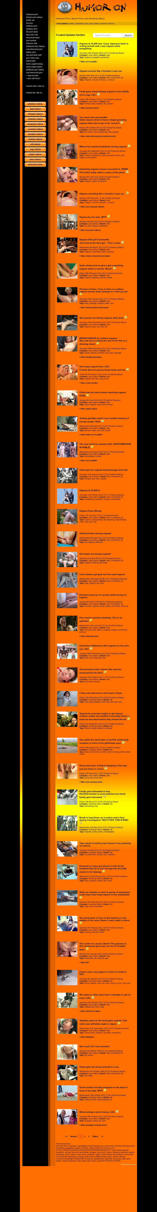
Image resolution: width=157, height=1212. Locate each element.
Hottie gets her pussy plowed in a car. (99, 1067)
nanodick (107, 1033)
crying (104, 155)
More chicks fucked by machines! (95, 256)
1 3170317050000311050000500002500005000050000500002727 (85, 1149)
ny (117, 983)
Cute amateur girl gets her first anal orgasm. (102, 574)
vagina (108, 606)
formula (102, 80)
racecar (111, 80)
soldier (94, 728)
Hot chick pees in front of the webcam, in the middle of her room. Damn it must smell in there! (104, 919)
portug (80, 1157)
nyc (120, 983)
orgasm (88, 57)
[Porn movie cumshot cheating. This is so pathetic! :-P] (67, 623)
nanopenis (116, 1033)
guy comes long (107, 1146)
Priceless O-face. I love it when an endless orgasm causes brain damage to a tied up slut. (103, 290)
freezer (87, 728)
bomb (94, 832)
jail (86, 1055)
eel (86, 226)
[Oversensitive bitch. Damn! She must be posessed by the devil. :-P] (67, 675)
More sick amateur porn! (91, 782)
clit (113, 606)
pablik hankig (101, 1157)
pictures (103, 23)
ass (97, 583)
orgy (101, 379)
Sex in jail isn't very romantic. (94, 1046)
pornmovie (122, 630)
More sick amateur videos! (92, 207)
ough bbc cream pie (113, 1159)
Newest (73, 1136)
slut (122, 155)
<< (66, 1136)
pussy (101, 606)
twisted (100, 728)
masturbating (97, 520)
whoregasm (91, 157)
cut (86, 854)
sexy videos (93, 55)
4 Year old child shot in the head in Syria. (100, 693)
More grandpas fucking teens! (94, 1125)
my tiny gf (101, 1152)
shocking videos (95, 700)
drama (82, 754)
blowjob (99, 1033)
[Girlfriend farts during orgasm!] (67, 539)
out (98, 327)
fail (104, 104)
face (97, 379)
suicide (100, 854)
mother (87, 1100)
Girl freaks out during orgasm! (95, 554)
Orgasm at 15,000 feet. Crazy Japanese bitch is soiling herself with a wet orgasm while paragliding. (103, 46)
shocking (79, 23)
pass (94, 327)
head (99, 1100)
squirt (94, 181)
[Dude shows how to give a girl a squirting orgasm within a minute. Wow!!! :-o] (67, 271)
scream (95, 80)
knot (100, 778)
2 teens (109, 1152)
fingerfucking (120, 520)
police (100, 832)
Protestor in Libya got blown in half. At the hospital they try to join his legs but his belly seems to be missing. (102, 869)
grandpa (88, 1121)
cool (86, 23)
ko (111, 1100)
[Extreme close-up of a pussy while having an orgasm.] (67, 600)
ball (93, 479)
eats (99, 983)
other (97, 23)
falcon (87, 983)
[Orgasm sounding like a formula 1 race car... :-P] (67, 198)
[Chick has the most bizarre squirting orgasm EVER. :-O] (67, 398)
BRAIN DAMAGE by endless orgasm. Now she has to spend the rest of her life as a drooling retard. (103, 341)
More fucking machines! (91, 357)
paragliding (89, 499)
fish (89, 226)
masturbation (90, 456)
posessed (89, 681)
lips (91, 778)
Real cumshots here (90, 636)
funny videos (94, 477)
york (128, 983)
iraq (96, 806)
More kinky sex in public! (92, 435)
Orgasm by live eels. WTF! (93, 217)
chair (81, 522)
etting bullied (94, 1148)
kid (111, 702)
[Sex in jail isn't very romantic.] (67, 1052)
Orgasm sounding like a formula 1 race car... (102, 193)
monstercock (103, 132)
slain (79, 1161)
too (86, 132)
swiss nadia (70, 1154)
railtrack (111, 854)
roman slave (81, 1154)
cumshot (88, 630)
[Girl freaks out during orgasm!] (67, 559)
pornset (109, 404)
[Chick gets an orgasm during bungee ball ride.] (67, 475)
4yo (107, 702)
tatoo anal (126, 1159)
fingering (110, 520)
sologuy (93, 1152)
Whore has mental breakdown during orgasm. (103, 146)
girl (101, 563)
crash (91, 906)
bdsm (107, 303)
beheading (89, 806)
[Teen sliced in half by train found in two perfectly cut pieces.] (67, 849)
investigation (109, 832)
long (96, 778)
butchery (124, 1152)
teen (102, 583)
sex (95, 132)
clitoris (117, 606)
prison (90, 1055)
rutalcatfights (82, 1146)
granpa (88, 430)
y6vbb (58, 1161)
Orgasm (88, 80)
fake (94, 630)
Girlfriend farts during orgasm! (95, 533)
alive (108, 983)
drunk (93, 1100)
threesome (89, 958)
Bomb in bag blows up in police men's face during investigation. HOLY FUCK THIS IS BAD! (103, 818)
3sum (106, 379)
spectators (98, 906)
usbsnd (116, 1157)
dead (91, 702)
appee (98, 1154)
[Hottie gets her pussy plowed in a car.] (67, 1072)
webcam (95, 932)
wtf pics (111, 23)
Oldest (95, 1136)
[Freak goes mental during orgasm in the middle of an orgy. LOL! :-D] (67, 97)
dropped (105, 1100)
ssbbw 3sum (89, 1157)
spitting (88, 1007)
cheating (106, 630)
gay (106, 958)
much (90, 132)
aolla (109, 1157)
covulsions (102, 181)
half (89, 854)
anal (86, 583)
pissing (88, 932)
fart (86, 542)
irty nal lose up (107, 1148)
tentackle (91, 1154)
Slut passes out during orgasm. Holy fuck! (101, 318)
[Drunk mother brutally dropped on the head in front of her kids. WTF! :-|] (67, 1093)
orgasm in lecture (81, 1148)
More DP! (85, 962)
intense (103, 278)
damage (93, 303)
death (100, 881)
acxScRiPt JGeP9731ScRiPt (108, 1161)
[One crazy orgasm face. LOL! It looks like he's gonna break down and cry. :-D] (67, 372)
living (113, 983)
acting (95, 1121)
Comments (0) (117, 78)
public (94, 430)
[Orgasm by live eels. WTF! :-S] (67, 221)
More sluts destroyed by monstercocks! (98, 136)
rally (86, 906)
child (103, 702)
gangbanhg (99, 1159)
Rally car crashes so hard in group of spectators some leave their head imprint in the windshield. (104, 893)
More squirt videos (89, 409)
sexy (91, 23)
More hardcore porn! (90, 108)
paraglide (96, 57)
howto (109, 278)
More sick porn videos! (91, 230)
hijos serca (91, 1161)
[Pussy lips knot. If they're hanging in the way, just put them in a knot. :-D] (67, 771)
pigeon (93, 983)
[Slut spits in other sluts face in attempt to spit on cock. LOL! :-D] (67, 1000)
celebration (97, 658)
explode (88, 832)
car (86, 1076)
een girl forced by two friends (77, 1152)
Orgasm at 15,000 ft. (89, 490)
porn (91, 522)
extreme (101, 958)
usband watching (69, 1161)
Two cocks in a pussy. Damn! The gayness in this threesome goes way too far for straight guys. (103, 946)
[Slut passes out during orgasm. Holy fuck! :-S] (67, 322)
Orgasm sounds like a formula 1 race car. (100, 71)
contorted (108, 728)
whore (117, 155)
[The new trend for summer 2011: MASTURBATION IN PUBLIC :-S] (67, 449)
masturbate (116, 499)
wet (98, 404)
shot (86, 702)
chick (103, 404)
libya (87, 881)
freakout (95, 563)
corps (109, 881)
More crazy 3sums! (89, 383)
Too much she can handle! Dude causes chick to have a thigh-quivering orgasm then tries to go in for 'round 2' (102, 120)
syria (116, 702)
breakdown (96, 155)
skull (110, 752)
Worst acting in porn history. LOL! (97, 1112)
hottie (102, 932)
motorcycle (94, 752)
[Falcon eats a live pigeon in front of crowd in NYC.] (67, 977)
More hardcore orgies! (90, 1011)
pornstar (110, 155)
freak (93, 104)
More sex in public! (89, 62)
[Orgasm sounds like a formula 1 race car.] (67, 76)
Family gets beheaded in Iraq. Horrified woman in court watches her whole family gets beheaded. (102, 794)
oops (86, 522)
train (94, 854)
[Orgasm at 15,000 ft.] (67, 496)
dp (95, 958)
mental (87, 104)
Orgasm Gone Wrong (90, 511)
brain (87, 303)
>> (102, 1136)
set (90, 658)
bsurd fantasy (94, 1146)
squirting (95, 278)
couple (107, 430)
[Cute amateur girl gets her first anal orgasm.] (67, 580)
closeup (88, 606)
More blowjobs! (87, 1037)
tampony (116, 1152)
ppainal (90, 1159)
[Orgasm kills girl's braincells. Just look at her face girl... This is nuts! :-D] (67, 245)
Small (87, 1033)
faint (102, 327)
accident (103, 752)
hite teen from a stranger (66, 1146)
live (103, 983)
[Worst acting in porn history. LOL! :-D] (67, 1116)
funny (72, 23)
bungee (88, 479)
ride (97, 479)
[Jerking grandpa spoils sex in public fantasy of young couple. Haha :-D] (67, 423)
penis (92, 1033)
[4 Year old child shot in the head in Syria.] (67, 698)
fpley (84, 1161)
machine (110, 252)
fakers (99, 630)
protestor (93, 881)
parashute (105, 57)
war (120, 702)
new (124, 983)
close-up (124, 606)
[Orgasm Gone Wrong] (67, 516)
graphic (97, 702)
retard (87, 353)
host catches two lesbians (112, 1154)
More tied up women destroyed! (94, 308)
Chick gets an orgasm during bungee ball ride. (103, 470)
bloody (115, 752)
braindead (96, 252)
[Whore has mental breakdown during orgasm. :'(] (67, 151)
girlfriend (99, 542)
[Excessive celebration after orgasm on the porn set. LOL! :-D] (67, 651)
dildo (104, 252)
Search (128, 35)
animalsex (103, 226)
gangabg (69, 1148)
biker (128, 752)
